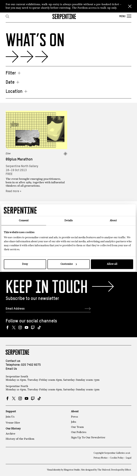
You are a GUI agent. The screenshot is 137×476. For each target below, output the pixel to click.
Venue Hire (13, 423)
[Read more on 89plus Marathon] (36, 130)
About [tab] (113, 220)
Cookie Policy (116, 458)
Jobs (73, 422)
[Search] (7, 16)
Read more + (13, 191)
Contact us (13, 361)
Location (14, 91)
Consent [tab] (24, 220)
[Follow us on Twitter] (14, 327)
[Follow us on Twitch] (33, 327)
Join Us (10, 417)
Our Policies (78, 432)
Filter (11, 73)
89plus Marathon (19, 159)
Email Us (11, 368)
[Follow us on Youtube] (26, 327)
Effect (128, 470)
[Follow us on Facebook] (7, 327)
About (75, 411)
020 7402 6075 (31, 364)
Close (129, 6)
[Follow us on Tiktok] (39, 327)
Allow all (112, 264)
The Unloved (103, 470)
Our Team (77, 427)
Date (10, 82)
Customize (66, 264)
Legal (128, 458)
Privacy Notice (101, 458)
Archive (10, 434)
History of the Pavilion (20, 439)
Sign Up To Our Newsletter (88, 437)
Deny (25, 264)
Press (74, 417)
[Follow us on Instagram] (20, 327)
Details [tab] (68, 220)
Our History (13, 428)
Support (11, 411)
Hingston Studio (72, 470)
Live (8, 153)
